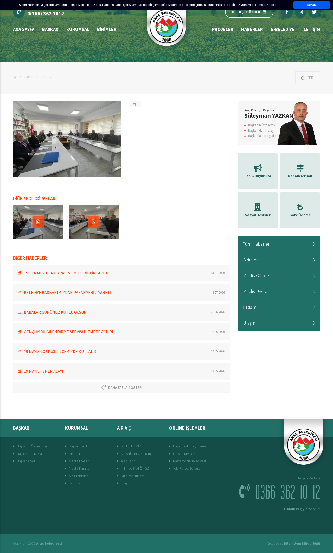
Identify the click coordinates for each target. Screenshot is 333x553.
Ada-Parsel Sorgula (187, 468)
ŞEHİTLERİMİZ (131, 446)
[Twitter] (314, 12)
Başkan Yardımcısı (82, 446)
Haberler (252, 29)
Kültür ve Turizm (132, 475)
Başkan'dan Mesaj (260, 130)
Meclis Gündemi (258, 276)
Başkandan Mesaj (30, 453)
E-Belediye (282, 29)
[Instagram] (300, 12)
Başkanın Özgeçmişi (262, 125)
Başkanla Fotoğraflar (263, 136)
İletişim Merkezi (184, 453)
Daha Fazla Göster (125, 387)
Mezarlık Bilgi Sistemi (136, 453)
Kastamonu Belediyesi (189, 461)
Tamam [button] (312, 4)
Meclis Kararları (80, 468)
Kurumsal (77, 29)
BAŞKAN (50, 29)
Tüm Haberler (36, 77)
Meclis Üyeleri (256, 291)
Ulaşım (250, 323)
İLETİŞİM (311, 29)
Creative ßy (293, 543)
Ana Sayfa (23, 29)
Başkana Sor (26, 461)
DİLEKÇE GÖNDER (246, 12)
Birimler (107, 29)
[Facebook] (287, 12)
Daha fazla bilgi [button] (266, 5)
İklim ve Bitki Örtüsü (135, 468)
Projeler (222, 29)
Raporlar (75, 483)
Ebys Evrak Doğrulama (189, 446)
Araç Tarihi (128, 461)
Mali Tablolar (78, 475)
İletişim (249, 307)
